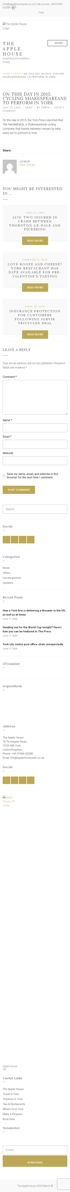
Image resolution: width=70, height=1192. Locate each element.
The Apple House (13, 49)
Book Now (9, 1119)
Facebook (21, 12)
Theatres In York (12, 1099)
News (17, 74)
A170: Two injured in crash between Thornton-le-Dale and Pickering (35, 223)
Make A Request (12, 1114)
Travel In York (11, 1094)
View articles (27, 164)
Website (8, 453)
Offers (6, 572)
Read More (35, 240)
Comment (10, 377)
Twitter (25, 12)
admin (45, 107)
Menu (59, 43)
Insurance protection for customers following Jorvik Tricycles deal (35, 317)
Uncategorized (12, 577)
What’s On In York (13, 1109)
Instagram (29, 12)
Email (7, 436)
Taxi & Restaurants (14, 1104)
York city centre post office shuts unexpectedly (33, 644)
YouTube (33, 12)
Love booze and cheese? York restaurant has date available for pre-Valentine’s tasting (35, 270)
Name (7, 420)
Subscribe (35, 1162)
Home (6, 74)
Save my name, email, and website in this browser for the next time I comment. (32, 475)
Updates (8, 582)
